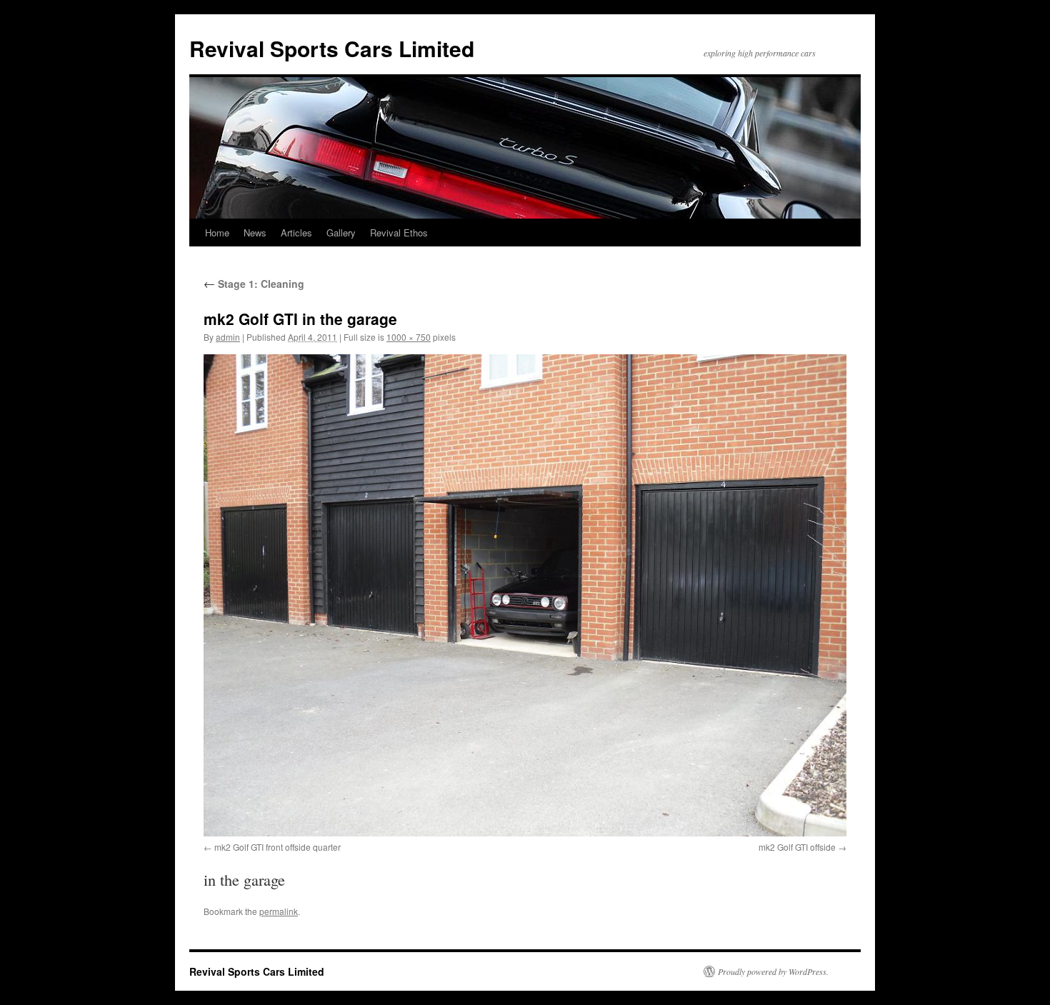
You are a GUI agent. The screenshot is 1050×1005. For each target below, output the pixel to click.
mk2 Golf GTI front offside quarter (277, 847)
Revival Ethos (399, 232)
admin (228, 337)
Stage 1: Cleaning (254, 283)
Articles (296, 232)
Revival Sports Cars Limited (331, 48)
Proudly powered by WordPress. (773, 971)
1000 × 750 (408, 337)
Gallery (341, 232)
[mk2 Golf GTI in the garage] (525, 595)
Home (217, 232)
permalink (278, 911)
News (255, 232)
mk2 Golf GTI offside (797, 847)
